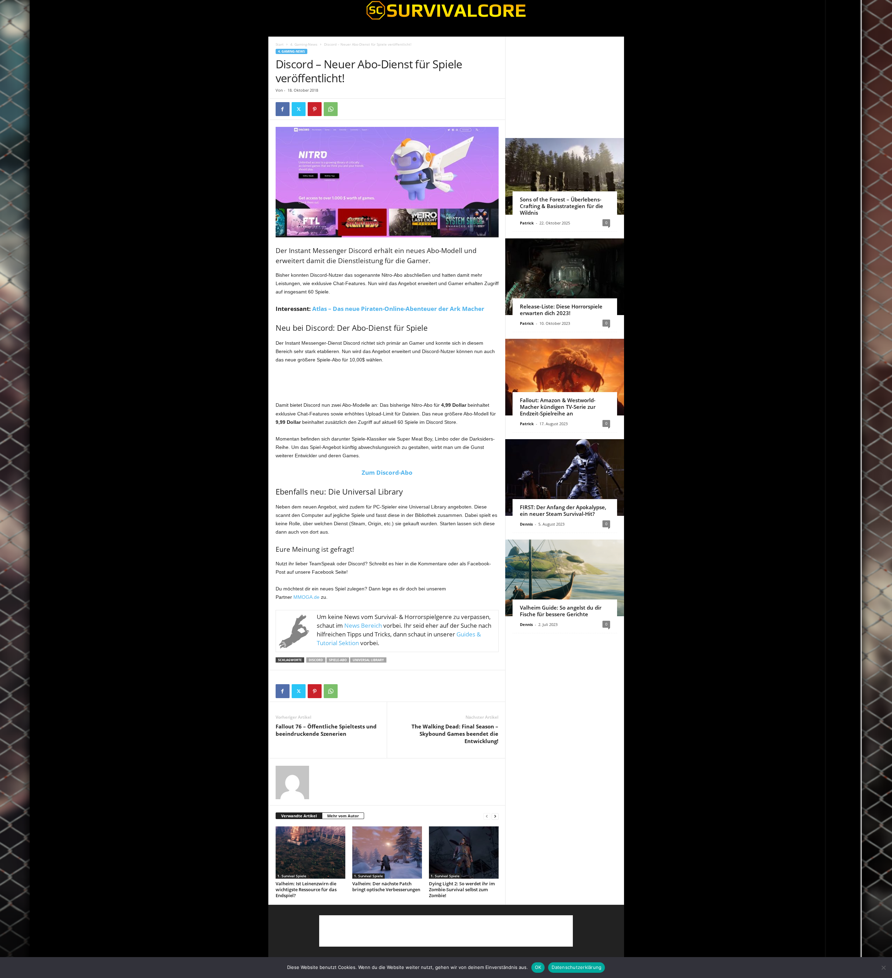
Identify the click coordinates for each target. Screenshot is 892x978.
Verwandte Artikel (299, 815)
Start (280, 44)
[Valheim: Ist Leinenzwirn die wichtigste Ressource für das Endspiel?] (310, 852)
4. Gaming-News (303, 44)
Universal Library (368, 660)
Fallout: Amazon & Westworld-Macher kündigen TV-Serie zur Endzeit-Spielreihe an (557, 407)
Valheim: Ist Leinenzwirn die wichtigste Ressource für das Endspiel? (306, 889)
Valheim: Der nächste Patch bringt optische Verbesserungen (386, 886)
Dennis (526, 524)
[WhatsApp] (331, 109)
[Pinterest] (315, 109)
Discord (316, 660)
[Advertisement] (387, 382)
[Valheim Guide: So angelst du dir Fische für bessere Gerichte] (564, 578)
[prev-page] (486, 816)
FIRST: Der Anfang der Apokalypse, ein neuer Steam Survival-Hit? (563, 510)
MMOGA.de (306, 597)
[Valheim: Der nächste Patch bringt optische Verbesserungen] (387, 852)
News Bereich (363, 625)
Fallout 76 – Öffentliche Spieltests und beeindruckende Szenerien (326, 730)
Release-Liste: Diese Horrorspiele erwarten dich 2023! (561, 309)
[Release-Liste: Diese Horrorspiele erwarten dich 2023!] (564, 276)
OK (538, 967)
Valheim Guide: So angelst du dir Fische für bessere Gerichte (560, 611)
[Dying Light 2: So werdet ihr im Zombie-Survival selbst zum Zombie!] (464, 852)
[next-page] (495, 816)
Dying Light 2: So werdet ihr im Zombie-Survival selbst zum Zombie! (462, 889)
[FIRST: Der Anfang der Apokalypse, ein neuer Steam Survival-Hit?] (564, 477)
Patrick (527, 223)
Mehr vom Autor (343, 815)
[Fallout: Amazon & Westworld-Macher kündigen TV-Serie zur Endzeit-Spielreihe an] (564, 377)
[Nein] (883, 967)
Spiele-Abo (338, 660)
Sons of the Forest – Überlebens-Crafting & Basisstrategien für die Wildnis (561, 206)
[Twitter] (299, 109)
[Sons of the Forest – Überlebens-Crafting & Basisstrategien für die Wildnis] (564, 176)
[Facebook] (283, 109)
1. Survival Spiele (291, 875)
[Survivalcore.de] (446, 10)
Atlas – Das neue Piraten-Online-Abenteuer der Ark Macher (398, 309)
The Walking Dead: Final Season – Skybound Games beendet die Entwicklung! (455, 733)
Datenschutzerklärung (576, 967)
